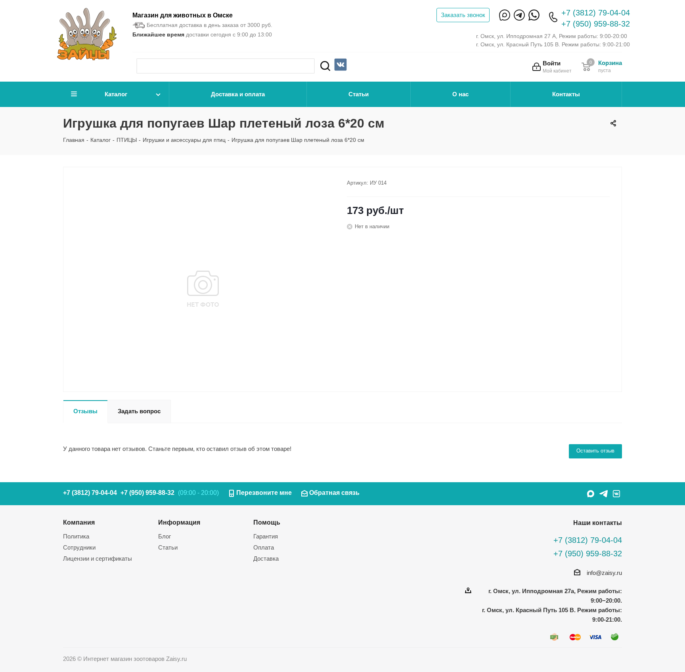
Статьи (358, 94)
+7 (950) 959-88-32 (595, 23)
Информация (179, 522)
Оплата (263, 547)
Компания (79, 522)
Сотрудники (79, 547)
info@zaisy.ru (604, 572)
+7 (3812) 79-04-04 (595, 12)
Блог (164, 536)
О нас (460, 94)
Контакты (566, 94)
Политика (76, 536)
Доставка (266, 558)
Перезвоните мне (264, 492)
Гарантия (265, 536)
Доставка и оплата (238, 94)
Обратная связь (334, 492)
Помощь (266, 522)
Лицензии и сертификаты (97, 558)
